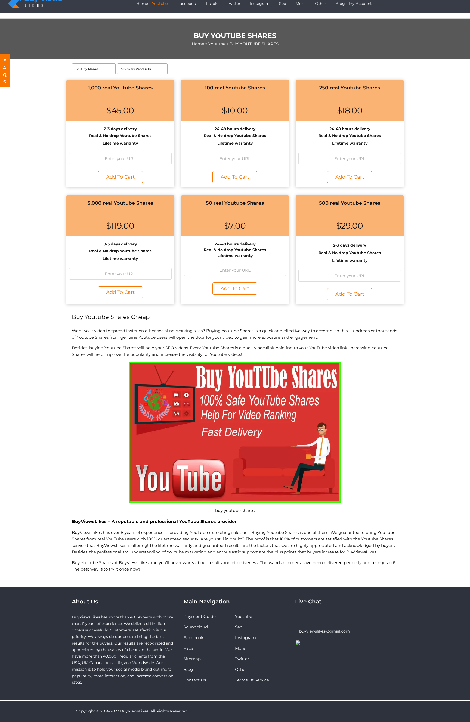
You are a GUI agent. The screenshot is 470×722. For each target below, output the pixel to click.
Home (198, 43)
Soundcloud (196, 627)
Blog (188, 669)
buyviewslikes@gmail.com (324, 631)
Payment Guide (200, 616)
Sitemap (192, 658)
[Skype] (296, 616)
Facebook (193, 637)
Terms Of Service (252, 680)
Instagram (245, 637)
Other (241, 669)
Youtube (216, 43)
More (240, 648)
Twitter (242, 658)
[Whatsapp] (304, 616)
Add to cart (120, 177)
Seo (238, 627)
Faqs (188, 648)
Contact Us (195, 680)
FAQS (5, 71)
